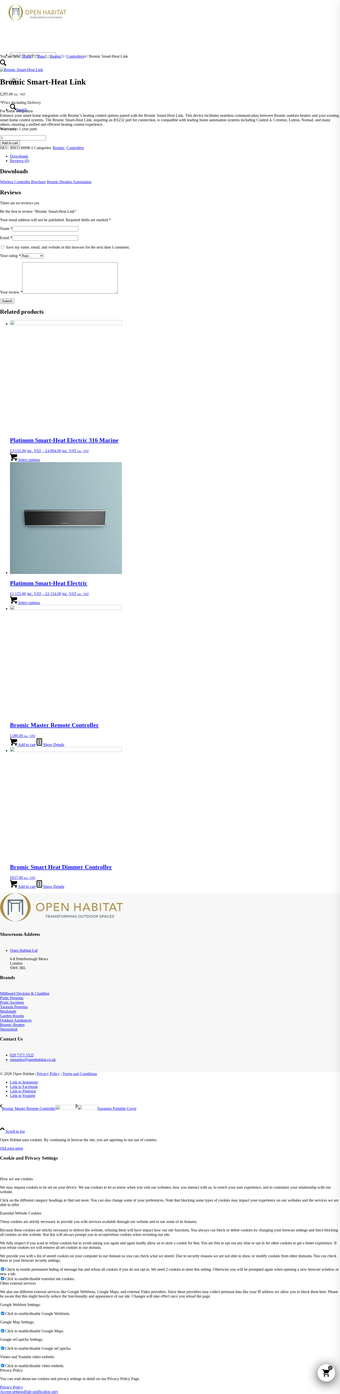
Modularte (8, 1011)
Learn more (14, 1148)
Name (6, 228)
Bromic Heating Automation (69, 182)
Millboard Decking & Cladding (24, 993)
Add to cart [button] (26, 744)
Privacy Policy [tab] (11, 1370)
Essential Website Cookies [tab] (20, 1213)
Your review (11, 292)
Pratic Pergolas (11, 998)
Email (6, 238)
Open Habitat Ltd (24, 950)
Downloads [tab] (19, 156)
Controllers (75, 148)
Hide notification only (41, 1392)
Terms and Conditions (79, 1074)
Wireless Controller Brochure (23, 182)
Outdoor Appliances (16, 1020)
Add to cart (10, 143)
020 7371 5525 (22, 1055)
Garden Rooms (12, 1016)
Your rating (10, 256)
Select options (28, 460)
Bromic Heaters (12, 1025)
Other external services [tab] (18, 1283)
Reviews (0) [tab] (19, 161)
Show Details (53, 744)
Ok (2, 1148)
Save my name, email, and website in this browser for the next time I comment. (68, 247)
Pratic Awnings (12, 1002)
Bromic (58, 148)
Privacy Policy (48, 1074)
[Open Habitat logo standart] (37, 23)
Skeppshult (8, 1029)
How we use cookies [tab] (16, 1179)
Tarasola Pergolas (14, 1007)
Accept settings (12, 1392)
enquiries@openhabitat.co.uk (33, 1059)
